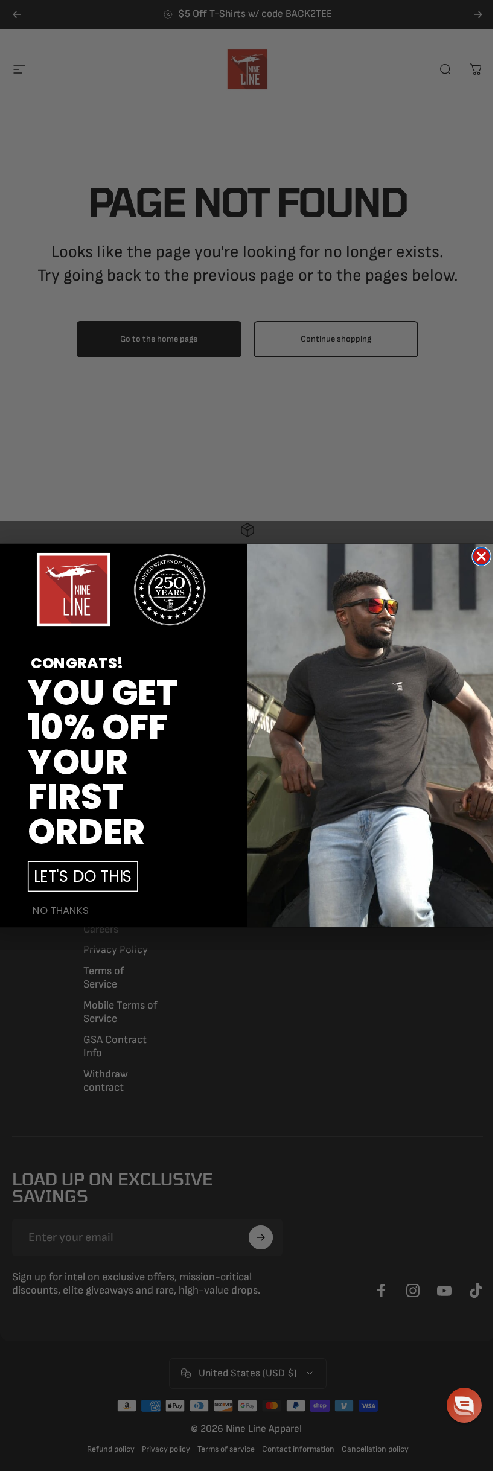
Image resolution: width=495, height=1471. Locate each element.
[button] (464, 1405)
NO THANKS (61, 911)
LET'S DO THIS (83, 876)
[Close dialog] (481, 556)
